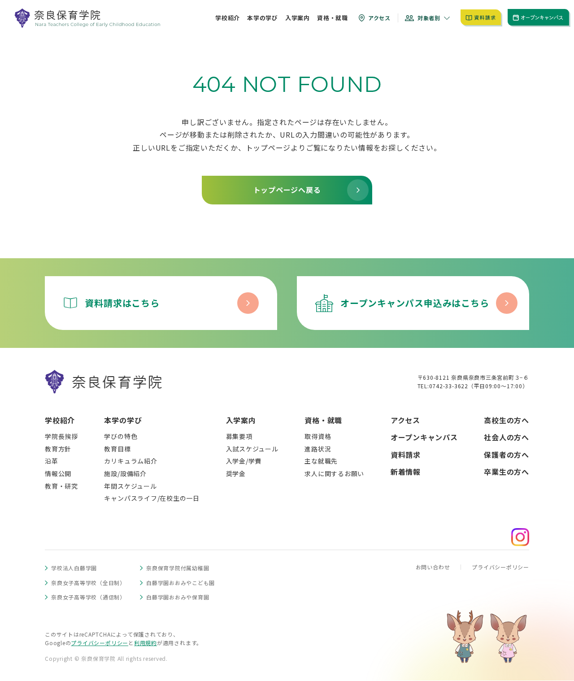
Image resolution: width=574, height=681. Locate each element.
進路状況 (317, 448)
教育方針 (58, 448)
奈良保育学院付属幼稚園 (177, 568)
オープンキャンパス (424, 437)
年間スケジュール (130, 485)
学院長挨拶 (61, 436)
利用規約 (145, 642)
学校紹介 (60, 420)
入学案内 (241, 420)
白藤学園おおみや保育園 (177, 597)
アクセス (405, 420)
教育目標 (117, 448)
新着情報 (406, 471)
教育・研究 (61, 485)
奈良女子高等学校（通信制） (88, 597)
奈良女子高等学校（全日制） (88, 582)
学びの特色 (120, 436)
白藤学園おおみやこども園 (180, 582)
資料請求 (406, 454)
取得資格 (317, 436)
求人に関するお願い (334, 473)
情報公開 (58, 473)
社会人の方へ (506, 437)
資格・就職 (323, 420)
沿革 (51, 460)
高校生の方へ (506, 420)
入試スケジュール (252, 448)
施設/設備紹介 (125, 473)
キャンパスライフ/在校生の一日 (152, 498)
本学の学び (123, 420)
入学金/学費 (244, 460)
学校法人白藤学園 (74, 568)
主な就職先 (321, 460)
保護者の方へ (506, 454)
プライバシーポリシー (500, 567)
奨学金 (236, 473)
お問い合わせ (433, 567)
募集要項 (239, 436)
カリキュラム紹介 (130, 460)
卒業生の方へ (506, 471)
